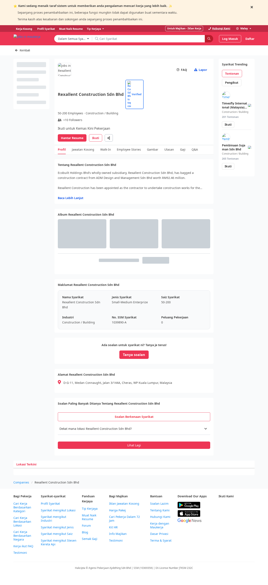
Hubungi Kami (160, 517)
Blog (85, 532)
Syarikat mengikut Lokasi (58, 510)
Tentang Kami (160, 510)
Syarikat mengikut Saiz (57, 534)
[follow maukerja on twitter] (230, 505)
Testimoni (20, 553)
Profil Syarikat (50, 504)
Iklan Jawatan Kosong (124, 504)
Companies (21, 482)
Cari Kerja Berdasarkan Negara (22, 535)
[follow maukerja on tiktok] (230, 515)
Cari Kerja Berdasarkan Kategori (22, 507)
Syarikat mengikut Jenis (57, 527)
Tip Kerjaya (90, 509)
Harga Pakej (117, 510)
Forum (86, 526)
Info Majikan (118, 534)
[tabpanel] (134, 436)
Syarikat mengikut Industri (53, 518)
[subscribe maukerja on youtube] (239, 505)
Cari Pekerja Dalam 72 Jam (124, 518)
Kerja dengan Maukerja (159, 525)
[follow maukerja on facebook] (221, 505)
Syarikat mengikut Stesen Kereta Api (58, 542)
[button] (134, 429)
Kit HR (113, 527)
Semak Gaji (89, 539)
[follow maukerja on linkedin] (221, 515)
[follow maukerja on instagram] (248, 505)
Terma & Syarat (160, 540)
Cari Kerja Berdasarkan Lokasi (22, 521)
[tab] (134, 416)
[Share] (109, 138)
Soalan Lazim (159, 504)
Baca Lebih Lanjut (70, 198)
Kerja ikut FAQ (23, 546)
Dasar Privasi (159, 534)
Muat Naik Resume (89, 517)
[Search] (209, 38)
